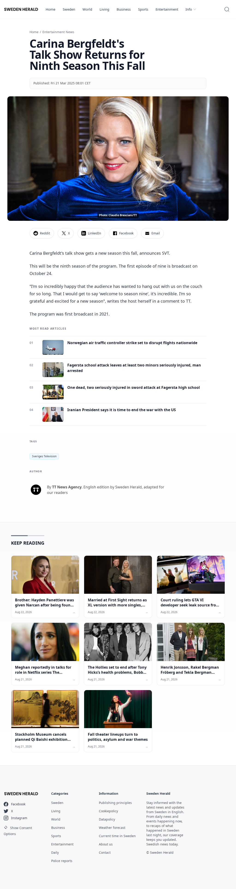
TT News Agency (67, 487)
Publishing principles (115, 802)
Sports (143, 9)
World (87, 9)
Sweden (69, 9)
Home (50, 9)
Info (189, 9)
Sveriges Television (44, 456)
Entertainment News (58, 32)
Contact (105, 852)
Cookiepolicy (108, 811)
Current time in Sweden (117, 836)
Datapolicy (107, 819)
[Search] (226, 9)
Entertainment (167, 9)
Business (124, 9)
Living (104, 9)
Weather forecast (112, 827)
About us (106, 844)
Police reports (61, 861)
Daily (55, 852)
